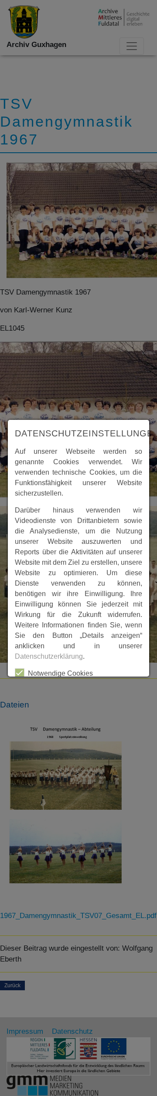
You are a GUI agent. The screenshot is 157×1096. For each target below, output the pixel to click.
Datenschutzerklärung (49, 656)
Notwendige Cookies (60, 673)
